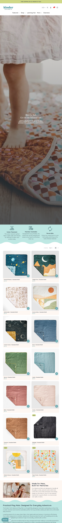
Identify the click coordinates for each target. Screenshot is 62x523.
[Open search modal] (47, 7)
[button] (51, 248)
